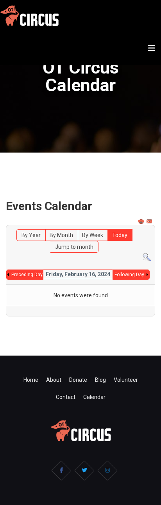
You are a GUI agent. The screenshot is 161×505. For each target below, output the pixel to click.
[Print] (141, 221)
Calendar (94, 397)
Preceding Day (27, 274)
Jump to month (74, 247)
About (53, 380)
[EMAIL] (150, 221)
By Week (92, 235)
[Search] (147, 257)
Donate (78, 380)
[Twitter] (84, 471)
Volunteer (126, 380)
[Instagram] (107, 471)
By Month (61, 235)
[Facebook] (61, 471)
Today (119, 235)
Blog (100, 380)
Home (30, 380)
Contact (65, 397)
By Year (31, 235)
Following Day (129, 274)
